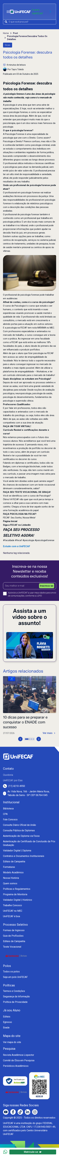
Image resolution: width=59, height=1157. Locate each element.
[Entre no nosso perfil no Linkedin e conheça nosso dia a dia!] (27, 1112)
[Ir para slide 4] (33, 739)
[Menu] (8, 12)
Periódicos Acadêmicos (15, 1065)
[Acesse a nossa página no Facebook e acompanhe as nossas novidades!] (13, 1112)
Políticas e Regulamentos (16, 888)
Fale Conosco (10, 819)
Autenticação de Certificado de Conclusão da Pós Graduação (29, 843)
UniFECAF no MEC (12, 910)
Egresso (7, 1022)
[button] (29, 273)
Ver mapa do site (12, 1042)
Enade (6, 1027)
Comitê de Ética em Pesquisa (18, 1060)
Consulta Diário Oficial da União (19, 825)
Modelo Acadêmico (13, 872)
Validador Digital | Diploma (17, 850)
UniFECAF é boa (11, 916)
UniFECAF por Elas (13, 780)
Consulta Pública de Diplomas (19, 830)
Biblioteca (8, 808)
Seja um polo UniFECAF (15, 977)
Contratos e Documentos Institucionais (23, 856)
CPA (5, 814)
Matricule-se (31, 1151)
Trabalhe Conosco (12, 905)
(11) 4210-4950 (16, 786)
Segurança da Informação (16, 996)
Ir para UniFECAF (37, 11)
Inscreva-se (46, 585)
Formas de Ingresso (14, 930)
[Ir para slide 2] (29, 739)
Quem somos (10, 883)
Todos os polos (11, 971)
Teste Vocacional (12, 946)
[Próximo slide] (38, 739)
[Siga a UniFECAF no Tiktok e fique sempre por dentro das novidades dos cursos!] (20, 1112)
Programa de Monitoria (15, 894)
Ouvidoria (8, 774)
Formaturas (9, 867)
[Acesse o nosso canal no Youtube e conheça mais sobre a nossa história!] (5, 1112)
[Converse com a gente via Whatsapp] (5, 1152)
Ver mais (47, 733)
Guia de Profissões (13, 935)
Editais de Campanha (14, 861)
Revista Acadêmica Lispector (18, 1055)
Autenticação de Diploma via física (21, 835)
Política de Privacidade (15, 1002)
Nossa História (11, 878)
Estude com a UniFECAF (16, 546)
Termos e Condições (14, 991)
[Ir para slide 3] (31, 739)
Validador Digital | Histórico (17, 899)
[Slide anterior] (20, 739)
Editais (6, 1016)
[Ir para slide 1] (27, 739)
